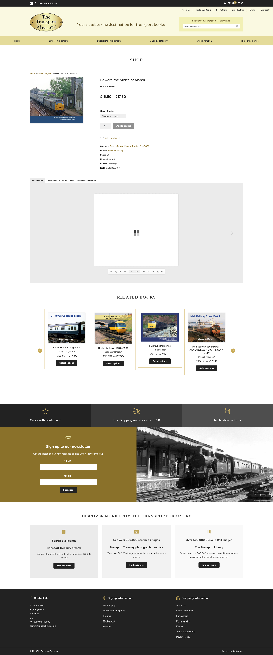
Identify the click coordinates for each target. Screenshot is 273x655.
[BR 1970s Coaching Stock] (66, 328)
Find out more (64, 565)
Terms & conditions (185, 631)
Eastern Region (44, 73)
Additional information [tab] (86, 180)
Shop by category (159, 40)
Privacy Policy (183, 636)
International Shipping (114, 610)
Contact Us (266, 9)
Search (237, 26)
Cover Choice (107, 111)
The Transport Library (209, 547)
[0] (233, 3)
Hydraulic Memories (160, 346)
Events (253, 9)
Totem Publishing (115, 150)
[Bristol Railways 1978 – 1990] (113, 328)
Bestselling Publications (109, 40)
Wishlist (107, 626)
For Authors (221, 9)
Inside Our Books (203, 9)
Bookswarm (237, 651)
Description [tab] (52, 180)
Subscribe (68, 489)
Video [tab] (71, 180)
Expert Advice (238, 9)
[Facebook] (31, 3)
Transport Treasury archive (64, 548)
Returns (107, 615)
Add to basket (123, 125)
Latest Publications (58, 40)
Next (233, 351)
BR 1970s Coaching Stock (66, 347)
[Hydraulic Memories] (160, 327)
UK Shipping (109, 605)
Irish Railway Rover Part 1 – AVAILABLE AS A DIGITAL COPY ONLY (207, 350)
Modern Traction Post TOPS (136, 146)
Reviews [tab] (63, 180)
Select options (66, 362)
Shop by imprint (204, 40)
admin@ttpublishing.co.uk (43, 625)
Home (17, 40)
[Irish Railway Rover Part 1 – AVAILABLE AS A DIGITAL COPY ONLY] (206, 327)
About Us (186, 9)
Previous (40, 351)
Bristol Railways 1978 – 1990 (113, 348)
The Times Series (250, 40)
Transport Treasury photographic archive (136, 547)
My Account (109, 621)
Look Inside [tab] (37, 180)
